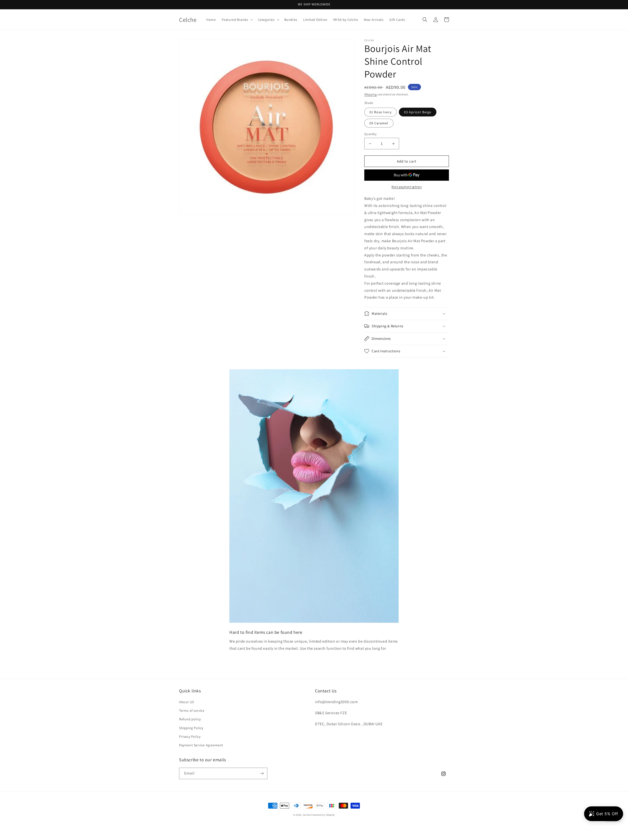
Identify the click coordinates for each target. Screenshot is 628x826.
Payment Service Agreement (201, 745)
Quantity (370, 134)
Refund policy (190, 719)
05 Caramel (378, 123)
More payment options (407, 187)
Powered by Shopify (323, 814)
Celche (307, 814)
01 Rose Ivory (380, 112)
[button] (237, 19)
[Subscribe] (261, 773)
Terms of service (192, 710)
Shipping (370, 94)
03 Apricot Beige (417, 112)
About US (186, 702)
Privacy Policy (189, 736)
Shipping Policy (191, 728)
